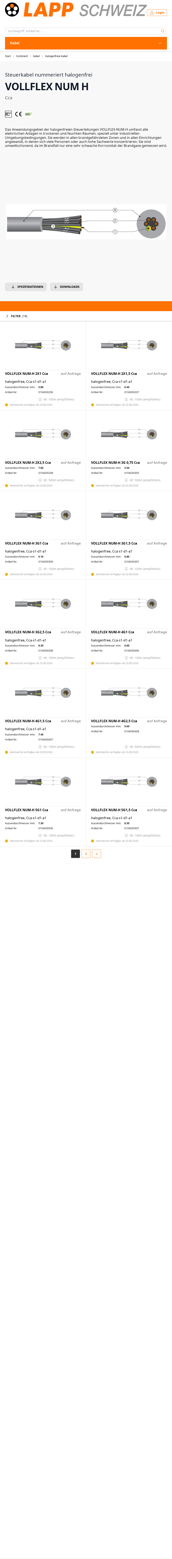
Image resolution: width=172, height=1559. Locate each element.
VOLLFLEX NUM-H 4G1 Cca (112, 632)
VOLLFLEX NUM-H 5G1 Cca (26, 810)
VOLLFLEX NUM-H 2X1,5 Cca (114, 374)
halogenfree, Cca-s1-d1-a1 (25, 382)
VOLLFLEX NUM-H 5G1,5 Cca (114, 810)
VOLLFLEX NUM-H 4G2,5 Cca (114, 721)
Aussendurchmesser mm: (20, 387)
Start (8, 56)
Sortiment (22, 56)
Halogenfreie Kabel (56, 56)
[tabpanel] (86, 222)
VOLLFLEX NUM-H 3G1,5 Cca (114, 543)
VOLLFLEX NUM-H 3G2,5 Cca (28, 632)
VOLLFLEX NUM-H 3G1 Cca (26, 543)
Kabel (36, 56)
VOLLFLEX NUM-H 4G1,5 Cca (28, 721)
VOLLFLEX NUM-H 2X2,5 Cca (28, 463)
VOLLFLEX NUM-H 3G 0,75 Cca (115, 463)
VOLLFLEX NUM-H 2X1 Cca (26, 374)
